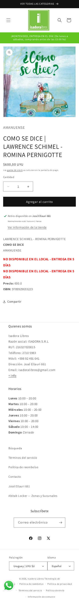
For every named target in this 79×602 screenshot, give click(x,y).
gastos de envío (15, 170)
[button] (8, 20)
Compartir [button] (14, 301)
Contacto (14, 476)
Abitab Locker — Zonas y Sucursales (32, 496)
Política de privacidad (59, 583)
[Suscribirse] (60, 523)
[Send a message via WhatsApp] (8, 585)
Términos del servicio (22, 458)
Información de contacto (41, 596)
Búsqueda (15, 448)
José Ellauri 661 (19, 486)
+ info (12, 375)
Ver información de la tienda (27, 227)
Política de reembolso (23, 467)
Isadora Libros (36, 578)
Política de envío (55, 590)
